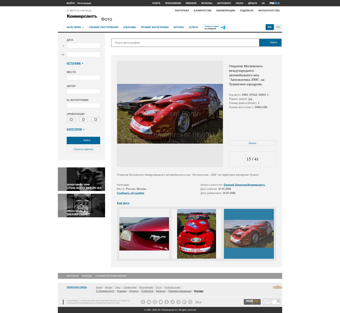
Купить (252, 143)
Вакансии (160, 291)
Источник (74, 63)
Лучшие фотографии (155, 27)
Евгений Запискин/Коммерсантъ (244, 184)
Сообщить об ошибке (130, 193)
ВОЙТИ (71, 3)
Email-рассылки (172, 287)
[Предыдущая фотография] (237, 159)
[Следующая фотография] (268, 159)
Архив (99, 287)
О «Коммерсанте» (105, 291)
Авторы (178, 27)
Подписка (247, 10)
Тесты (159, 287)
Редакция (122, 291)
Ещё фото (123, 203)
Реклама (198, 291)
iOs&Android (147, 291)
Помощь (87, 276)
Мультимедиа (146, 287)
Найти (86, 140)
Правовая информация (179, 291)
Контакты (73, 276)
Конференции (225, 10)
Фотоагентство (269, 10)
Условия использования (111, 276)
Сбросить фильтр (83, 149)
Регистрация (84, 3)
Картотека (182, 10)
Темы (118, 287)
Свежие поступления (103, 27)
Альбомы (129, 27)
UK (263, 3)
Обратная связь (77, 287)
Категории (74, 27)
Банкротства (203, 10)
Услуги (193, 27)
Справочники (130, 287)
